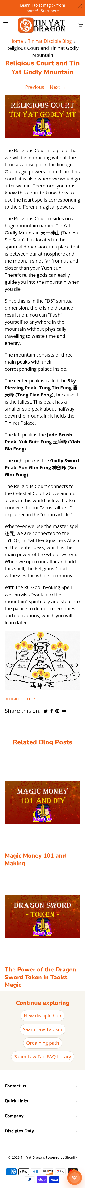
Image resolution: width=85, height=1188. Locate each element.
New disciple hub (42, 1016)
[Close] (80, 6)
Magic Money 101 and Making (35, 859)
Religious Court (21, 699)
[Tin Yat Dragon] (42, 25)
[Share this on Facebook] (51, 711)
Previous (31, 87)
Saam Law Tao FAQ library (42, 1056)
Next (58, 87)
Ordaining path (42, 1043)
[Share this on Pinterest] (57, 711)
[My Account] (4, 24)
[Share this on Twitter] (46, 711)
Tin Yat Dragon (32, 1157)
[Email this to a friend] (64, 711)
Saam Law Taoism (42, 1029)
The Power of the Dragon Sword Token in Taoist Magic (40, 977)
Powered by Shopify (61, 1157)
